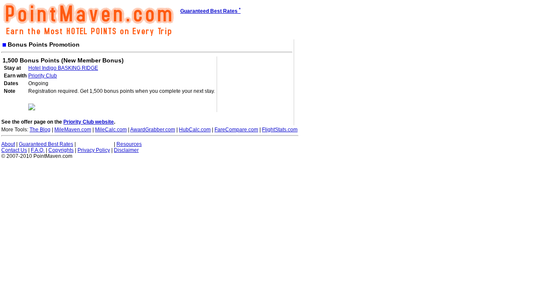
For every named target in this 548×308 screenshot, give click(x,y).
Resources (129, 144)
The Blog (40, 130)
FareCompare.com (236, 130)
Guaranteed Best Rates (46, 144)
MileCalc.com (111, 130)
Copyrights (61, 150)
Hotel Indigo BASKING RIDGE (63, 68)
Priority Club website (88, 122)
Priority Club (42, 76)
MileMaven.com (72, 130)
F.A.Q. (38, 150)
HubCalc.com (195, 130)
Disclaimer (126, 150)
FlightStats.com (280, 130)
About (8, 144)
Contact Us (14, 150)
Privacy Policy (93, 150)
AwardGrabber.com (152, 130)
